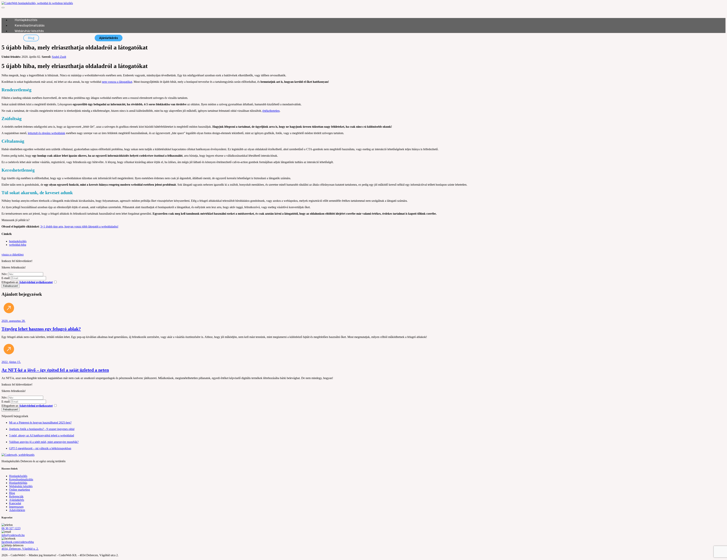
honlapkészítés (18, 241)
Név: (4, 274)
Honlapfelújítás (18, 482)
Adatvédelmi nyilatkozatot (36, 282)
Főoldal (12, 12)
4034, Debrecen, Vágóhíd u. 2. (20, 548)
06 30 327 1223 (11, 528)
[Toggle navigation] (3, 7)
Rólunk (12, 38)
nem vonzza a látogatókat (117, 81)
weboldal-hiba (17, 244)
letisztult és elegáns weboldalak (46, 133)
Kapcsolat (80, 38)
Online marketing (19, 489)
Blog (31, 38)
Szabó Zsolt (59, 56)
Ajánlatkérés (108, 38)
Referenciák (54, 38)
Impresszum (16, 506)
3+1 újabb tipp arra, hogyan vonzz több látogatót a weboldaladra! (79, 226)
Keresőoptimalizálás (30, 25)
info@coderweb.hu (13, 535)
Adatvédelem (17, 510)
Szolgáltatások (39, 12)
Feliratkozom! (10, 286)
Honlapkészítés (26, 20)
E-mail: (6, 278)
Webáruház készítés (29, 31)
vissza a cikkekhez (13, 254)
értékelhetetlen (271, 110)
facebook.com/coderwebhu (18, 542)
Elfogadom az (27, 282)
